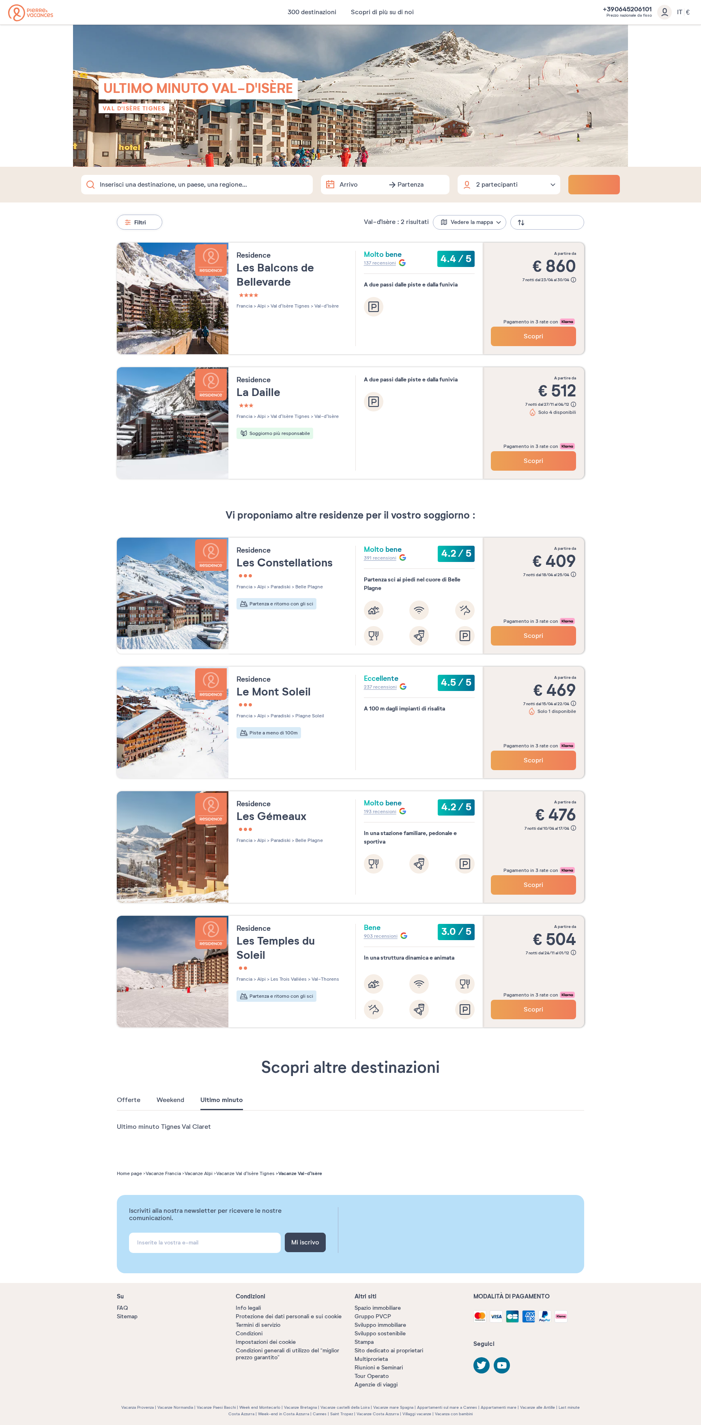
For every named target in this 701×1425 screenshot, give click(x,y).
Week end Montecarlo (259, 1407)
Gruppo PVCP (373, 1316)
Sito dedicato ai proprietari (389, 1350)
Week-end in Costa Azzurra (283, 1413)
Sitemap (127, 1316)
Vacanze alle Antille (537, 1407)
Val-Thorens (324, 979)
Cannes (320, 1413)
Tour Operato (372, 1376)
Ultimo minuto (221, 1100)
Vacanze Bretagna (300, 1407)
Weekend (170, 1100)
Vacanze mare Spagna (393, 1407)
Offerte (128, 1100)
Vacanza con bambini (454, 1413)
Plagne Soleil (309, 716)
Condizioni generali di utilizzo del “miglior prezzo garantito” (287, 1354)
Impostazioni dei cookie (266, 1342)
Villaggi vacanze (416, 1413)
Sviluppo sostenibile (380, 1333)
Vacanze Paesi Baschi (216, 1407)
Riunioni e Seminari (379, 1367)
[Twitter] (481, 1365)
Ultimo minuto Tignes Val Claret (164, 1127)
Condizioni (249, 1333)
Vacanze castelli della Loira (345, 1407)
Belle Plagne (308, 587)
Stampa (364, 1342)
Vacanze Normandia (175, 1407)
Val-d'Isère (326, 306)
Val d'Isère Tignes (134, 108)
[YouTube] (502, 1365)
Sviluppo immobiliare (380, 1325)
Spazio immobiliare (378, 1307)
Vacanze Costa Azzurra (378, 1413)
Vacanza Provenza (137, 1407)
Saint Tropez (341, 1413)
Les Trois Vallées (288, 979)
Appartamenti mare (498, 1407)
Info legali (248, 1307)
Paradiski (279, 587)
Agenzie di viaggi (376, 1384)
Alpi (261, 306)
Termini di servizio (258, 1325)
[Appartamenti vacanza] (30, 13)
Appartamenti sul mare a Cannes (447, 1407)
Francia (244, 306)
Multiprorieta (371, 1359)
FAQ (122, 1307)
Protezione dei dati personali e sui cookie (289, 1316)
